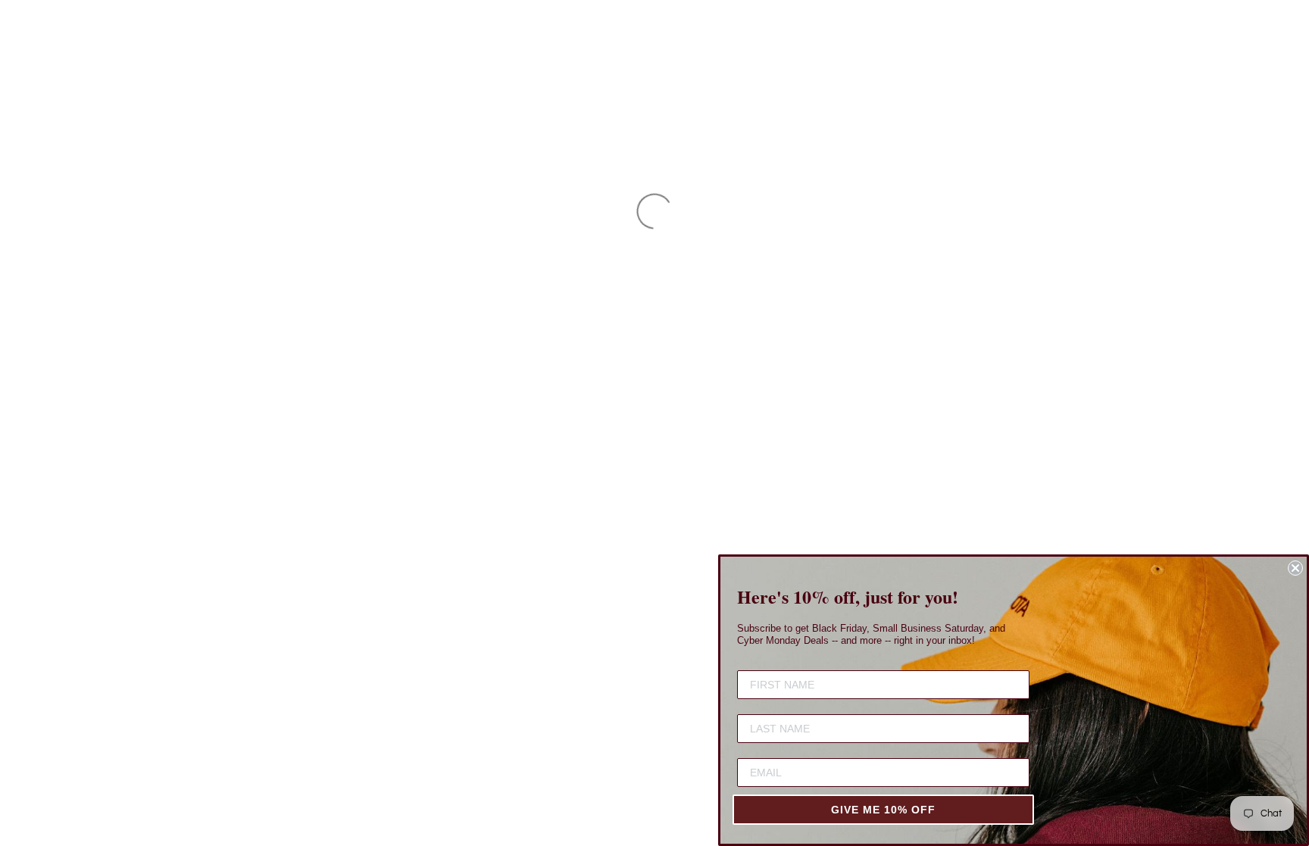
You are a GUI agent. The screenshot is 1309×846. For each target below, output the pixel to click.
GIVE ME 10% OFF (883, 810)
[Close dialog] (1295, 568)
